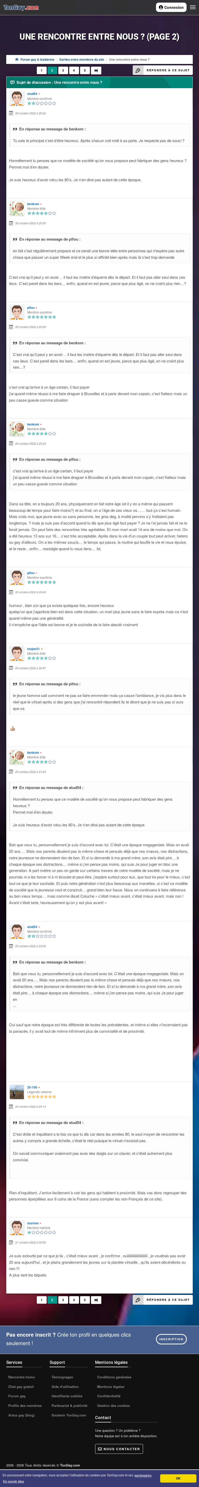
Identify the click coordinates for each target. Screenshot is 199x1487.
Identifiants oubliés (66, 1395)
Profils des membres (24, 1405)
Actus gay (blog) (20, 1415)
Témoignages (62, 1376)
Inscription (171, 1339)
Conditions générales (113, 1376)
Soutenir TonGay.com (68, 1415)
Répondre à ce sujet (168, 70)
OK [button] (178, 1478)
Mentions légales (110, 1386)
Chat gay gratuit (20, 1386)
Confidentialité (108, 1395)
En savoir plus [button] (13, 1481)
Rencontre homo (21, 1376)
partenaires (143, 1475)
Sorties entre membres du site (81, 59)
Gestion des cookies (113, 1405)
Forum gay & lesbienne (37, 59)
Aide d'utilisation (65, 1386)
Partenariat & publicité (69, 1405)
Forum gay (16, 1395)
